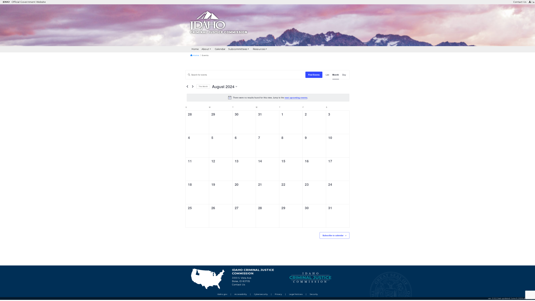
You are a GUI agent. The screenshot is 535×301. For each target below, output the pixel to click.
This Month (203, 86)
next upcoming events (296, 97)
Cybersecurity (261, 294)
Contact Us (238, 284)
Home (196, 55)
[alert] (268, 97)
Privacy (278, 294)
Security (314, 294)
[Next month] (192, 86)
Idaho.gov (222, 294)
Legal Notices (296, 294)
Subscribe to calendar (333, 235)
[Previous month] (187, 86)
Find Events (314, 74)
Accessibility (240, 294)
